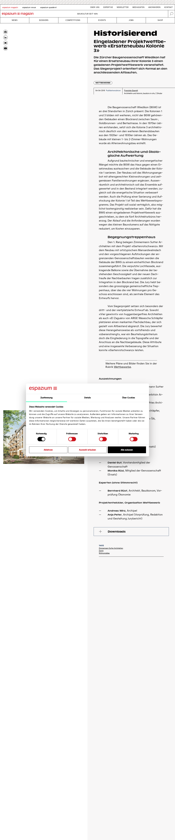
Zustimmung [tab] (46, 397)
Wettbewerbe (102, 83)
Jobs (131, 20)
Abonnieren (154, 7)
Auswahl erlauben (87, 449)
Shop (160, 20)
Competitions (72, 20)
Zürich (101, 551)
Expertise (108, 7)
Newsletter (123, 7)
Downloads (117, 531)
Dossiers (43, 20)
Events (102, 20)
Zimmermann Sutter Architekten (111, 548)
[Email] (5, 43)
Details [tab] (87, 397)
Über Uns (95, 7)
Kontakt (168, 7)
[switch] (72, 439)
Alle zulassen (127, 449)
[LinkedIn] (5, 37)
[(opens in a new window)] (5, 48)
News (15, 20)
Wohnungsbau (104, 553)
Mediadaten (138, 7)
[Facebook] (5, 32)
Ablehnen (48, 449)
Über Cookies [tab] (128, 397)
